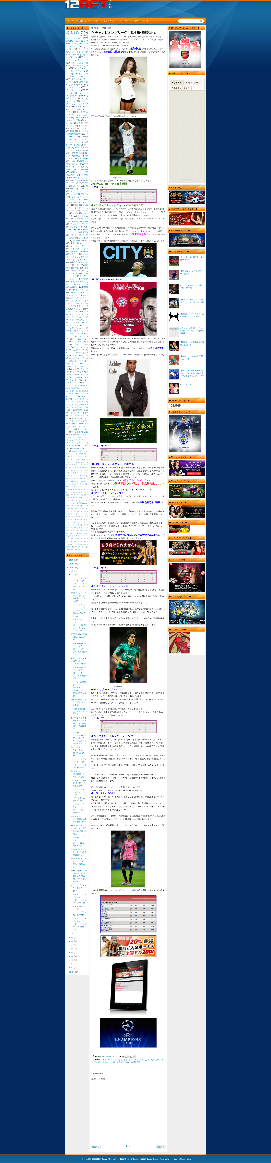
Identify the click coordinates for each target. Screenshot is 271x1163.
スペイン (78, 147)
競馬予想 (84, 232)
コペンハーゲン (83, 514)
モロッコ (83, 476)
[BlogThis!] (126, 1056)
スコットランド (75, 358)
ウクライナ (77, 399)
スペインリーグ (80, 52)
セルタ (85, 295)
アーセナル (77, 84)
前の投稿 (160, 1147)
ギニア (71, 465)
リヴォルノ (81, 443)
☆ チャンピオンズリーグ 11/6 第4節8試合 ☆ (78, 852)
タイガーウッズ (75, 435)
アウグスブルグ (77, 270)
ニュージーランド (82, 465)
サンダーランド (77, 235)
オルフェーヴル (81, 508)
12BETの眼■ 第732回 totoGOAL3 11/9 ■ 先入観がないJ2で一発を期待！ (79, 876)
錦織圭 (77, 156)
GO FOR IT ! (185, 385)
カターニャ (77, 339)
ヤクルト (84, 260)
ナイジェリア (78, 257)
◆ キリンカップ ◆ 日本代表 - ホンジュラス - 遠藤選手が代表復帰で (79, 723)
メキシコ (80, 208)
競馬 (72, 243)
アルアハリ (74, 495)
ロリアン (84, 421)
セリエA (83, 49)
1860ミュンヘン (78, 451)
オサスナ (74, 355)
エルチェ (84, 243)
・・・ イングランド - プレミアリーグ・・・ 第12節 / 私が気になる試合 (79, 610)
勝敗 (82, 167)
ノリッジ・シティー (79, 298)
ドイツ (69, 112)
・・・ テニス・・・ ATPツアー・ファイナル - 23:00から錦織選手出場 (79, 738)
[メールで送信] (123, 1056)
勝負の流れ (83, 150)
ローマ (129, 1062)
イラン (79, 230)
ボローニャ (81, 402)
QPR (81, 333)
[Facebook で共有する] (131, 1056)
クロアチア (71, 210)
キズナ (79, 511)
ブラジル (74, 109)
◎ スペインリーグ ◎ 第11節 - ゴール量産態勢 (78, 783)
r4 (170, 1159)
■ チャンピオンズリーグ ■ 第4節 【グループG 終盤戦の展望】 (192, 331)
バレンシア (75, 227)
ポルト (123, 1062)
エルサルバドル (83, 462)
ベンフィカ (75, 418)
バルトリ (71, 467)
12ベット (110, 1060)
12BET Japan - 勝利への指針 (107, 1159)
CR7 (70, 396)
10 (72, 934)
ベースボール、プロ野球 (77, 169)
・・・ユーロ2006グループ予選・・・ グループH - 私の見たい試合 (79, 648)
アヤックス (70, 429)
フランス (84, 128)
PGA (83, 396)
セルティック (75, 314)
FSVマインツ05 (73, 145)
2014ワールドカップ (77, 41)
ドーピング (82, 530)
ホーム (71, 20)
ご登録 (97, 20)
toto (82, 98)
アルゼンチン (81, 107)
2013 (71, 972)
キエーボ (84, 355)
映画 (76, 549)
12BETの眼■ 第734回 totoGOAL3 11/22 (79, 637)
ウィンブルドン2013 (79, 432)
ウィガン (72, 415)
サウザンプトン (80, 178)
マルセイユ (75, 251)
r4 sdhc (188, 1159)
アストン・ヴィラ (79, 224)
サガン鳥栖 (83, 159)
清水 (86, 240)
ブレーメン (81, 363)
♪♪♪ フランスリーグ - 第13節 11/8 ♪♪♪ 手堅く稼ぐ (78, 819)
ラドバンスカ (78, 541)
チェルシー (141, 1060)
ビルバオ (70, 260)
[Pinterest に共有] (134, 1056)
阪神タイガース (80, 290)
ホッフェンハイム (80, 347)
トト (72, 128)
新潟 (76, 205)
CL (83, 109)
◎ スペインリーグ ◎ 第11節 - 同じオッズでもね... (78, 774)
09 (72, 938)
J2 (75, 167)
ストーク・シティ (79, 249)
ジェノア (70, 238)
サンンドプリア (73, 516)
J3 (87, 410)
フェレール (82, 533)
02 (72, 964)
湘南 (86, 268)
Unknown (107, 1056)
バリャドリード (77, 342)
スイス (75, 213)
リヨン (79, 331)
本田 (77, 268)
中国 (76, 221)
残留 (83, 385)
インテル (70, 126)
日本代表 (83, 82)
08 (72, 941)
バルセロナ (116, 1062)
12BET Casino (133, 1159)
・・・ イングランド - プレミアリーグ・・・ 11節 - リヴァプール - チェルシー (79, 795)
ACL (68, 309)
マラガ (72, 350)
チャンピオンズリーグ (154, 1060)
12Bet (103, 1060)
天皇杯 (79, 407)
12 (72, 571)
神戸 (86, 251)
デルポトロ (79, 437)
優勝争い (80, 306)
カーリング (70, 511)
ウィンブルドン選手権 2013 (76, 503)
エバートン (83, 189)
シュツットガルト (79, 246)
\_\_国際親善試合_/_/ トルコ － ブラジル (79, 711)
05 (72, 953)
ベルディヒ (75, 538)
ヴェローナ (80, 317)
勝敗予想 (136, 1062)
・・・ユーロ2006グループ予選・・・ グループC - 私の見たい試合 (79, 672)
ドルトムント (73, 87)
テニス (79, 139)
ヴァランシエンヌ (78, 544)
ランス (74, 421)
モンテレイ (70, 478)
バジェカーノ (80, 328)
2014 (71, 567)
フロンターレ (79, 473)
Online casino (70, 454)
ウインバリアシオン (72, 506)
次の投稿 (96, 1147)
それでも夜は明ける (81, 489)
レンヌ (73, 369)
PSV (68, 399)
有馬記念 (79, 410)
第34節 (74, 448)
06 (72, 949)
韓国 (72, 131)
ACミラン (71, 98)
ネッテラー (126, 20)
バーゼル (76, 377)
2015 (71, 564)
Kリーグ (78, 484)
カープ (82, 322)
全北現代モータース (79, 547)
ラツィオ (76, 186)
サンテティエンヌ (73, 325)
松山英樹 (76, 240)
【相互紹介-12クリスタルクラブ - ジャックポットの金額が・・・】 (192, 302)
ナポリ (73, 161)
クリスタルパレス (79, 191)
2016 (71, 560)
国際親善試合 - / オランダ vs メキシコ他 (79, 702)
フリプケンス (70, 536)
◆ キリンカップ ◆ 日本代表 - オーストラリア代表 (79, 661)
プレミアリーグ (110, 20)
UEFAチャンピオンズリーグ (125, 1060)
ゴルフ (73, 219)
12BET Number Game (149, 1159)
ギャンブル (83, 126)
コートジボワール (77, 292)
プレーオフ (77, 344)
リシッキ (79, 478)
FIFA (77, 396)
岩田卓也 (73, 481)
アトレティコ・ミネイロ (78, 413)
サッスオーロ (72, 295)
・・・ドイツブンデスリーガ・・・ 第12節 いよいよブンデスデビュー (79, 625)
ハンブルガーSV (77, 282)
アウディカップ (73, 492)
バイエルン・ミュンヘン (101, 1062)
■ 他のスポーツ (193, 82)
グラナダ (84, 279)
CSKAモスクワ (72, 353)
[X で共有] (128, 1056)
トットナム (83, 216)
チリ (80, 197)
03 (72, 960)
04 (72, 956)
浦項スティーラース (74, 445)
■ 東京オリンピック (180, 88)
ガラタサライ (78, 372)
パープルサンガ (71, 533)
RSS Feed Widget (187, 179)
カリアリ (84, 312)
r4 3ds (181, 1159)
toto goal (79, 95)
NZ (85, 484)
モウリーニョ (71, 405)
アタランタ (78, 309)
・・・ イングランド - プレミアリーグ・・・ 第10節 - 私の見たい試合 (79, 923)
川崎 (86, 186)
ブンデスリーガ (80, 63)
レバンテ (78, 303)
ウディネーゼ (72, 273)
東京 (72, 189)
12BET (122, 1159)
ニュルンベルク (77, 361)
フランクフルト (76, 301)
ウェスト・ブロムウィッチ (77, 320)
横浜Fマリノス (77, 172)
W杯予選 (74, 262)
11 (72, 575)
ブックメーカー (74, 38)
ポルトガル (75, 180)
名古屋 (85, 221)
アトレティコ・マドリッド (77, 93)
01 (72, 968)
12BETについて (83, 20)
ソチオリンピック (80, 519)
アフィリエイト (142, 20)
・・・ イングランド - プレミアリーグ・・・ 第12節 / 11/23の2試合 (79, 583)
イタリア (80, 123)
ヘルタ (69, 284)
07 (72, 945)
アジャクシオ (80, 426)
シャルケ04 (75, 194)
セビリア (74, 153)
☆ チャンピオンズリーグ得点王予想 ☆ (78, 888)
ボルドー (69, 331)
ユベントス (71, 101)
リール (82, 350)
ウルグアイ (71, 175)
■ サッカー (177, 82)
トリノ (77, 265)
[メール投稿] (120, 1056)
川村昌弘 (69, 549)
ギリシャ (74, 254)
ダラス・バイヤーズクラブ (75, 522)
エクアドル (73, 322)
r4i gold (176, 1159)
